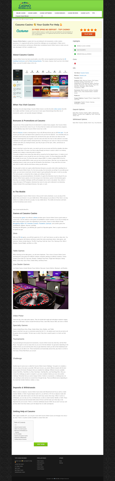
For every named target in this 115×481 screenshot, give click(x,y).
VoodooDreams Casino (20, 472)
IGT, (26, 223)
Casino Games (40, 466)
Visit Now (40, 444)
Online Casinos (40, 460)
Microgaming (16, 223)
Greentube (30, 223)
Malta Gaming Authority (35, 61)
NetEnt (22, 223)
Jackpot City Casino (19, 464)
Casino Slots (39, 464)
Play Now (88, 34)
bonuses (20, 132)
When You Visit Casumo (21, 428)
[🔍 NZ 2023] (24, 9)
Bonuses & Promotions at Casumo (21, 431)
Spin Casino (17, 468)
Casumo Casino (85, 73)
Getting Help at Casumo (21, 439)
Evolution (35, 223)
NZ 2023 (57, 478)
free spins (60, 132)
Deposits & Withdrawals (20, 437)
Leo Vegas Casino (19, 466)
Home (13, 19)
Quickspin (48, 223)
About (60, 460)
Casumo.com (82, 75)
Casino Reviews (40, 468)
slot (21, 237)
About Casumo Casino (20, 427)
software (35, 217)
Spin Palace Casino (19, 470)
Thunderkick (42, 223)
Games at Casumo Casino (21, 435)
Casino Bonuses (40, 462)
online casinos (57, 109)
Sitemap (61, 462)
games (23, 217)
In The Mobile (18, 434)
